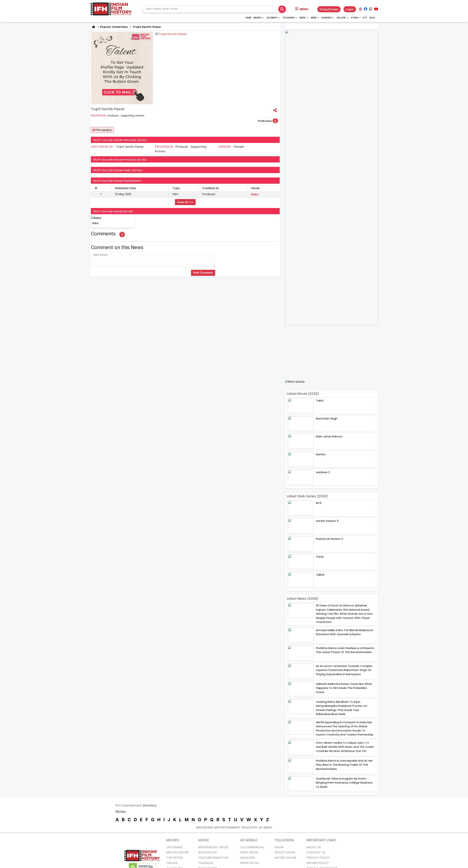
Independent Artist (213, 847)
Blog (372, 17)
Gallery (341, 17)
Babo (254, 194)
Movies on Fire (177, 852)
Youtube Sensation (213, 858)
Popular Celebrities (113, 26)
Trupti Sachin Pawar (146, 26)
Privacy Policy (317, 858)
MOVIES (172, 840)
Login (350, 9)
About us (313, 847)
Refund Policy (317, 863)
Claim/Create (329, 9)
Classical (205, 863)
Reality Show (285, 852)
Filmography (104, 130)
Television (288, 17)
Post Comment (203, 272)
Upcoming (174, 847)
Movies (257, 17)
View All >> (185, 202)
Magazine (247, 858)
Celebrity (271, 17)
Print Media (249, 852)
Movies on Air (285, 858)
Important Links (321, 840)
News (313, 17)
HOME (248, 17)
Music (302, 17)
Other (354, 17)
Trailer (172, 863)
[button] (302, 9)
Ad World (327, 17)
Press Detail (249, 863)
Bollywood (207, 852)
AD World (249, 840)
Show (279, 847)
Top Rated (174, 858)
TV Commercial (252, 847)
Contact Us (315, 852)
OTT (365, 17)
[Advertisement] (333, 352)
